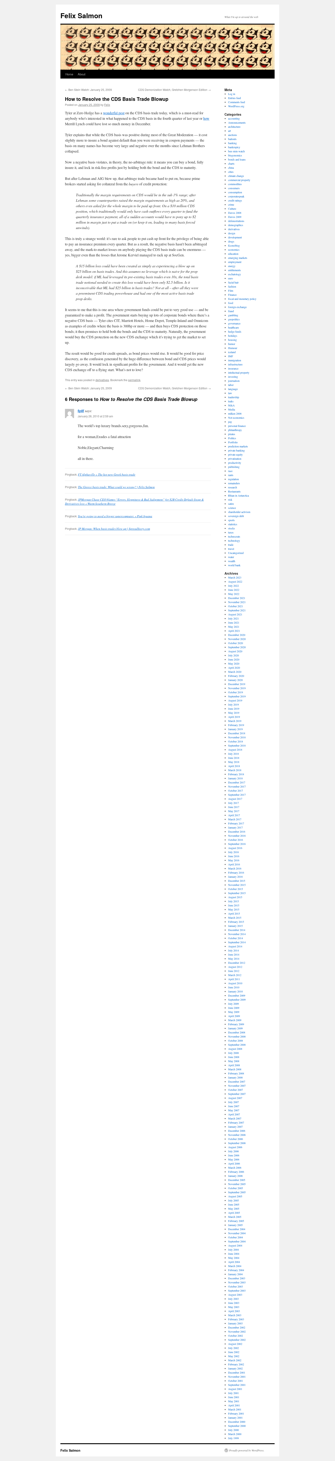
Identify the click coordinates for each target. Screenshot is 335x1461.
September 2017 (237, 794)
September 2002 (237, 1339)
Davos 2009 (234, 217)
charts (231, 163)
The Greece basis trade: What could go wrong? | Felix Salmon (116, 487)
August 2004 (235, 1245)
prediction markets (238, 446)
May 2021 (233, 626)
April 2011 (234, 979)
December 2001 (236, 1372)
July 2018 (233, 753)
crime (231, 204)
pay (230, 421)
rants (230, 475)
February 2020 (236, 676)
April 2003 (234, 1311)
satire (231, 503)
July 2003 (233, 1298)
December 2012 (236, 962)
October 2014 (235, 938)
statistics (232, 524)
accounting (234, 118)
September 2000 (237, 1426)
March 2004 (234, 1266)
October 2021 (235, 606)
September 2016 (237, 844)
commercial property (239, 180)
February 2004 (236, 1270)
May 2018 (233, 762)
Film (230, 290)
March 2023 (234, 577)
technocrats (234, 536)
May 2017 (233, 811)
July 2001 (233, 1393)
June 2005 (233, 1204)
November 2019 (237, 688)
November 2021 (237, 602)
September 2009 (237, 999)
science (232, 508)
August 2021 (235, 614)
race (230, 471)
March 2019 (234, 721)
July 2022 (233, 585)
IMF (230, 356)
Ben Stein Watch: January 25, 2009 (88, 90)
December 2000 (236, 1421)
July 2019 (233, 704)
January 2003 (235, 1323)
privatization (234, 458)
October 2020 (235, 643)
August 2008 (235, 1048)
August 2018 (235, 749)
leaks (231, 401)
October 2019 (235, 692)
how (206, 118)
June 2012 (233, 971)
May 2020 (233, 663)
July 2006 (233, 1151)
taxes (231, 532)
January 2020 (235, 680)
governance (234, 323)
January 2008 (235, 1077)
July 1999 (233, 1438)
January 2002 (235, 1368)
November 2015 (237, 885)
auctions (232, 135)
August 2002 (235, 1344)
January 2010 (235, 991)
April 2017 (234, 815)
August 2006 (235, 1147)
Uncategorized (236, 553)
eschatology (234, 274)
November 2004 (237, 1233)
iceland (232, 352)
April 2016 (234, 864)
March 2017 (234, 819)
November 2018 (237, 737)
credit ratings (235, 200)
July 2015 (233, 901)
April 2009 (234, 1016)
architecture (234, 126)
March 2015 (234, 917)
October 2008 (235, 1040)
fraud (231, 311)
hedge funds (234, 331)
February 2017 (236, 823)
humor (231, 344)
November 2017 (237, 786)
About (81, 74)
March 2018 (234, 770)
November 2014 (237, 934)
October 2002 (235, 1335)
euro (230, 278)
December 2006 (236, 1130)
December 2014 (236, 930)
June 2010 (233, 987)
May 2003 (233, 1307)
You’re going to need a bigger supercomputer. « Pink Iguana (115, 516)
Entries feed (234, 98)
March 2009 (234, 1020)
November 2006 (237, 1135)
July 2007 (233, 1102)
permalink (134, 380)
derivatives (102, 380)
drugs (231, 241)
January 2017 (235, 827)
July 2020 (233, 655)
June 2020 (233, 659)
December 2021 (236, 598)
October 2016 (235, 839)
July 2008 (233, 1053)
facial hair (233, 282)
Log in (231, 94)
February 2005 (236, 1221)
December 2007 (236, 1081)
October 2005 (235, 1188)
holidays (232, 335)
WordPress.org (236, 106)
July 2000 (233, 1430)
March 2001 (234, 1409)
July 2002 (233, 1348)
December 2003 (236, 1278)
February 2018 (236, 774)
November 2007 (237, 1085)
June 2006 (233, 1155)
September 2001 (237, 1385)
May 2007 (233, 1110)
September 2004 (237, 1241)
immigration (234, 360)
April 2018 (234, 766)
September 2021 (237, 610)
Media (231, 409)
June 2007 (233, 1106)
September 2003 (237, 1290)
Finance (232, 294)
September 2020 (237, 647)
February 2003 (236, 1319)
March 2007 (234, 1118)
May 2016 (233, 860)
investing (233, 376)
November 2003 (237, 1282)
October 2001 (235, 1380)
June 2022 (233, 590)
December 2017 (236, 782)
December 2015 (236, 880)
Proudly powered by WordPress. (246, 1450)
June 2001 (233, 1397)
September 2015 (237, 893)
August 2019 (235, 700)
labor (231, 385)
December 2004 (236, 1229)
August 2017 (235, 799)
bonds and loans (237, 159)
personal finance (237, 426)
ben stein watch (236, 151)
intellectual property (238, 372)
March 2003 (234, 1315)
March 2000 (234, 1434)
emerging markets (237, 258)
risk (230, 499)
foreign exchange (237, 307)
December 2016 (236, 831)
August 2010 (235, 983)
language (233, 389)
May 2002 (233, 1356)
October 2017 (235, 790)
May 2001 (233, 1401)
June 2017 (233, 807)
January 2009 (235, 1028)
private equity (235, 454)
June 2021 (233, 622)
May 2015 (233, 909)
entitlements (234, 270)
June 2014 (233, 954)
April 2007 (234, 1114)
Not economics (236, 417)
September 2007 (237, 1094)
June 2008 (233, 1057)
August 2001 (235, 1389)
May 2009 (233, 1012)
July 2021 (233, 618)
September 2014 (237, 942)
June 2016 (233, 856)
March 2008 (234, 1069)
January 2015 (235, 926)
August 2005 (235, 1196)
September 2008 (237, 1044)
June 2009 (233, 1008)
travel (231, 549)
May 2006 (233, 1159)
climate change (236, 176)
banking (232, 143)
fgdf (81, 410)
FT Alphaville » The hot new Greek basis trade (106, 474)
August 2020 (235, 651)
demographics (235, 225)
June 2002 (233, 1352)
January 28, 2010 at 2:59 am (95, 416)
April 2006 (234, 1163)
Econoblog (234, 245)
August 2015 (235, 897)
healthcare (233, 327)
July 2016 (233, 852)
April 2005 (234, 1212)
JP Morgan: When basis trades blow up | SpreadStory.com (114, 529)
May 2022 (233, 594)
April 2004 (234, 1262)
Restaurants (234, 491)
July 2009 (233, 1003)
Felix (107, 105)
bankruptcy (234, 147)
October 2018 (235, 741)
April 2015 (234, 913)
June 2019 (233, 708)
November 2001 (237, 1376)
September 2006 (237, 1143)
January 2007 (235, 1126)
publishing (234, 467)
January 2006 (235, 1176)
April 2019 (234, 717)
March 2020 (234, 671)
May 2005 (233, 1208)
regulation (233, 479)
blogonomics (235, 155)
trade (230, 544)
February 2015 (236, 921)
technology (234, 540)
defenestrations (236, 221)
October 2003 (235, 1286)
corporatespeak (236, 196)
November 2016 (237, 835)
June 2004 (233, 1253)
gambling (233, 315)
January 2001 (235, 1417)
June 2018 (233, 758)
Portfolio (233, 442)
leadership (233, 397)
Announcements (237, 122)
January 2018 (235, 778)
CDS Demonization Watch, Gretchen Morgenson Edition (174, 90)
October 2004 (235, 1237)
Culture (232, 208)
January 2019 (235, 729)
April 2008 (234, 1065)
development (235, 237)
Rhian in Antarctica (238, 495)
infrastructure (235, 364)
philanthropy (235, 430)
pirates (231, 434)
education (233, 253)
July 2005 (233, 1200)
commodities (235, 184)
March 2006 (234, 1167)
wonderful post (113, 112)
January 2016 (235, 876)
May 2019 (233, 712)
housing (232, 340)
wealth (231, 561)
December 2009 (236, 995)
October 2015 (235, 889)
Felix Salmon (81, 15)
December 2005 (236, 1180)
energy (231, 266)
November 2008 (237, 1036)
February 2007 (236, 1122)
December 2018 (236, 733)
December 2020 (236, 635)
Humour (232, 348)
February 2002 (236, 1364)
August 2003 (235, 1294)
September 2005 (237, 1192)
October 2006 (235, 1139)
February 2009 (236, 1024)
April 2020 (234, 667)
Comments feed (236, 102)
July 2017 (233, 803)
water (231, 557)
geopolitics (234, 319)
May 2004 (233, 1258)
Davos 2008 (234, 212)
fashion (232, 286)
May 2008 (233, 1061)
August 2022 (235, 581)
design (231, 233)
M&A (231, 405)
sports (231, 520)
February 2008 (236, 1073)
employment (234, 262)
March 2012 (234, 975)
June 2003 (233, 1303)
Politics (232, 438)
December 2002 (236, 1327)
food (230, 303)
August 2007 (235, 1098)
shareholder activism (239, 512)
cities (231, 171)
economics (234, 249)
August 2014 (235, 946)
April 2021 (234, 630)
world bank (234, 565)
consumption (235, 192)
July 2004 (233, 1249)
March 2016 (234, 868)
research (232, 487)
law (230, 393)
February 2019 (236, 725)
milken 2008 (235, 413)
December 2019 (236, 684)
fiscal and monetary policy (242, 299)
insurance (233, 368)
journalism (234, 380)
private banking (236, 450)
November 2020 (237, 639)
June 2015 (233, 905)
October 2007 (235, 1089)
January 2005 (235, 1225)
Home (69, 74)
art (229, 131)
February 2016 (236, 872)
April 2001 (234, 1405)
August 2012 (235, 967)
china (231, 167)
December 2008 (236, 1032)
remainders (234, 483)
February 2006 (236, 1171)
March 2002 (234, 1360)
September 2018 (237, 745)
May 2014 (233, 958)
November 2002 (237, 1331)
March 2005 (234, 1217)
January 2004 (235, 1274)
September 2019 (237, 696)
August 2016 (235, 848)
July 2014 (233, 950)
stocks (231, 528)
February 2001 (236, 1413)
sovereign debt (236, 516)
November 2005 (237, 1184)
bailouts (232, 139)
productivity (234, 462)
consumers (234, 188)
